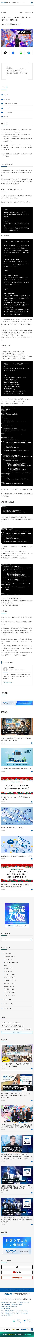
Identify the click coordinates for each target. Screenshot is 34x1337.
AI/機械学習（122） (9, 986)
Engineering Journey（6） (11, 962)
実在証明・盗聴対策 (5, 1308)
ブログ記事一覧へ (7, 682)
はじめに (6, 94)
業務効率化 (16, 24)
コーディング (7, 108)
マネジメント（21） (10, 992)
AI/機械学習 (7, 24)
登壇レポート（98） (10, 995)
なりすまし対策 (24, 1313)
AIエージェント (7, 1029)
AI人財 (28, 1029)
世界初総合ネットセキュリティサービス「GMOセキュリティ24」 (15, 1302)
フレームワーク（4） (10, 956)
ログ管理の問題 (7, 99)
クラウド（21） (8, 971)
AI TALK (17, 1023)
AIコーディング (19, 1029)
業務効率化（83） (9, 989)
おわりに (6, 116)
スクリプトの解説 (8, 112)
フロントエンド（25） (10, 980)
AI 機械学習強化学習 (9, 1026)
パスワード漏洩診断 (5, 1304)
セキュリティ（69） (10, 974)
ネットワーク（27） (10, 977)
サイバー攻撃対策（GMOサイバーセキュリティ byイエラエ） (15, 1310)
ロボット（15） (8, 959)
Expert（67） (8, 965)
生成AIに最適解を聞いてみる (10, 103)
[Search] (31, 939)
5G (4, 1023)
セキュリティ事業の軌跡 (6, 1315)
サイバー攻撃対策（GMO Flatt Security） (10, 1313)
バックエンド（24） (10, 983)
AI (10, 1023)
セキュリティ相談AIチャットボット (9, 1306)
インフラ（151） (9, 968)
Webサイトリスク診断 (17, 1304)
